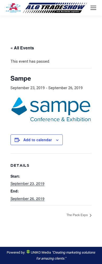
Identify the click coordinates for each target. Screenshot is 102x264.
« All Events (22, 48)
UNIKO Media (40, 252)
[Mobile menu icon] (93, 7)
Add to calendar (37, 139)
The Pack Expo (77, 215)
